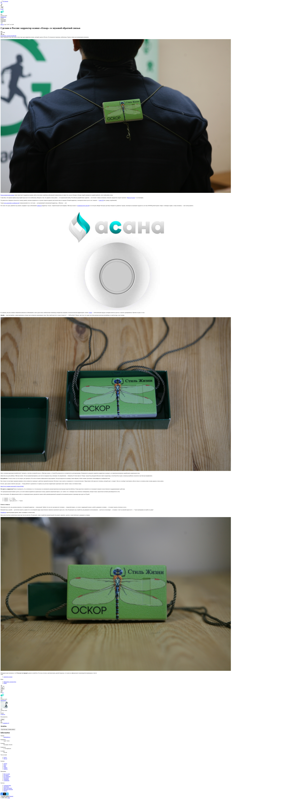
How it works (7, 774)
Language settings (5, 796)
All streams (5, 1)
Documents (6, 777)
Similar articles (11, 729)
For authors (6, 775)
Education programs (8, 789)
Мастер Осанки (131, 197)
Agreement (6, 779)
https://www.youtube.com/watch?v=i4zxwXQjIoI (12, 486)
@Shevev (3, 714)
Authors (5, 767)
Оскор (90, 312)
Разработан (3, 512)
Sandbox (6, 769)
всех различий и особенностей (11, 203)
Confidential (6, 780)
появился (39, 205)
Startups (5, 790)
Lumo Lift (101, 200)
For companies (7, 776)
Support (11, 796)
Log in (5, 757)
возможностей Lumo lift (83, 205)
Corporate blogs (7, 785)
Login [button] (2, 9)
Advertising (6, 786)
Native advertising (8, 788)
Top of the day (4, 729)
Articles (5, 763)
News (5, 765)
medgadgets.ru (7, 737)
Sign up (5, 758)
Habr (8, 797)
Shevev (2, 24)
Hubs (5, 766)
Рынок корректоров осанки (7, 195)
